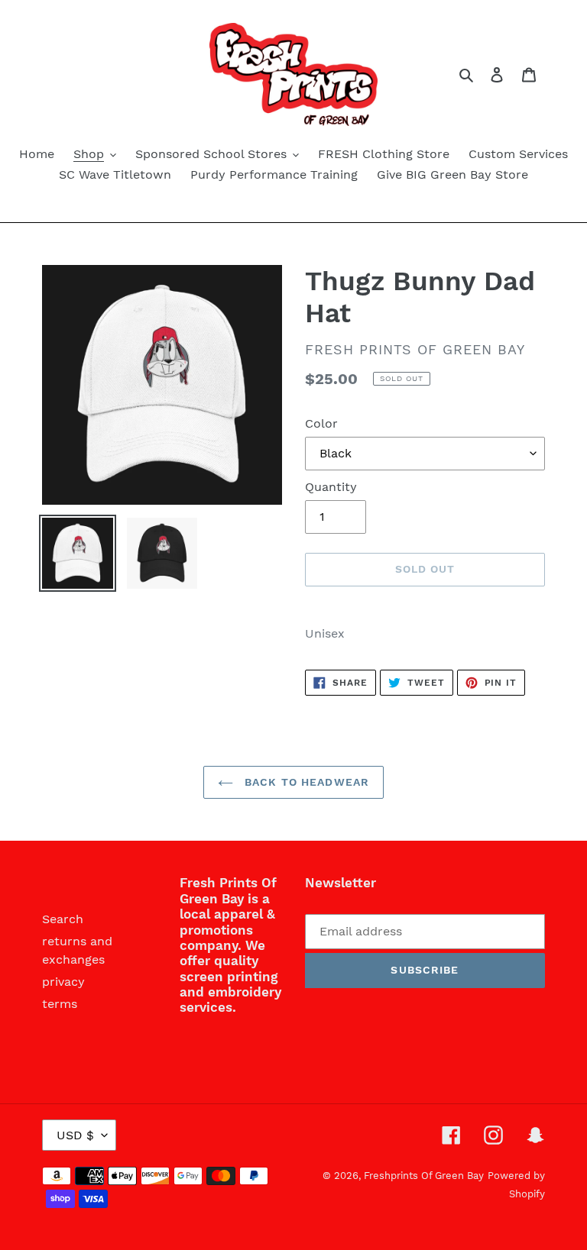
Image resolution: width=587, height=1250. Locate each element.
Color (321, 423)
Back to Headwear (305, 782)
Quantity (331, 487)
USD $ (75, 1135)
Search (62, 919)
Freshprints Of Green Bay (424, 1175)
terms (59, 1003)
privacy (63, 981)
